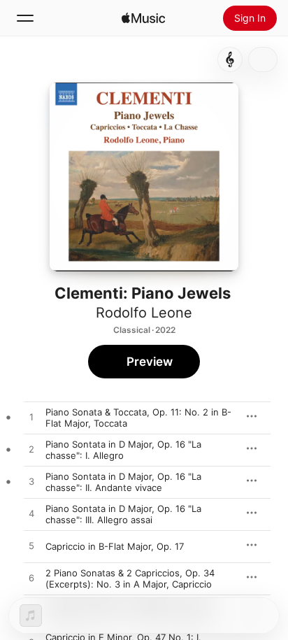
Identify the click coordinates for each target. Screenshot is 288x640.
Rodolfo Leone (144, 312)
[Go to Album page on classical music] (230, 59)
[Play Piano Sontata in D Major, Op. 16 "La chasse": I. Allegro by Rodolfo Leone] (31, 449)
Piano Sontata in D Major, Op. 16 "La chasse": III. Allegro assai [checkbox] (123, 514)
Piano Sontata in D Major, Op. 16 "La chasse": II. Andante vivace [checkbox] (123, 482)
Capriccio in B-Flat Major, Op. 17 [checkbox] (114, 546)
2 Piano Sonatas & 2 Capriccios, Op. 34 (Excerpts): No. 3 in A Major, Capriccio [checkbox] (130, 578)
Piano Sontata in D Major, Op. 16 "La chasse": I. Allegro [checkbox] (123, 450)
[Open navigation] (25, 18)
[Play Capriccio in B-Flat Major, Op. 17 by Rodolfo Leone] (31, 546)
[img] (143, 18)
